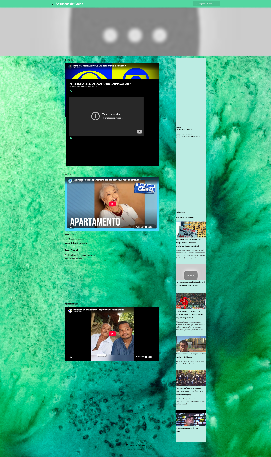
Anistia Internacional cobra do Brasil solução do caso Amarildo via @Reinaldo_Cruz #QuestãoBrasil (188, 243)
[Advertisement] (169, 91)
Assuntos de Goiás (69, 4)
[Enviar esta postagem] (70, 139)
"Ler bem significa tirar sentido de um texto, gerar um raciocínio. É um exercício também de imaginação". (190, 391)
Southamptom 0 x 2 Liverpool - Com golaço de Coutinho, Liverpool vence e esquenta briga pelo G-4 (189, 314)
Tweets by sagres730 (183, 129)
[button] (70, 91)
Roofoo (141, 449)
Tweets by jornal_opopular (74, 239)
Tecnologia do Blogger (136, 445)
